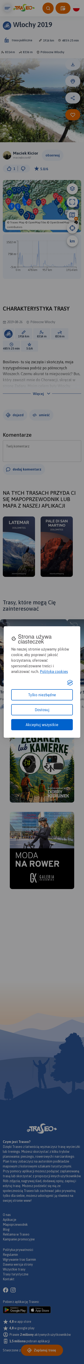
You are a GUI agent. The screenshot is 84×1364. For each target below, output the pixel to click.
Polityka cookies (54, 671)
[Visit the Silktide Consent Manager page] (70, 682)
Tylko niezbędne (42, 695)
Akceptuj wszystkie (42, 725)
